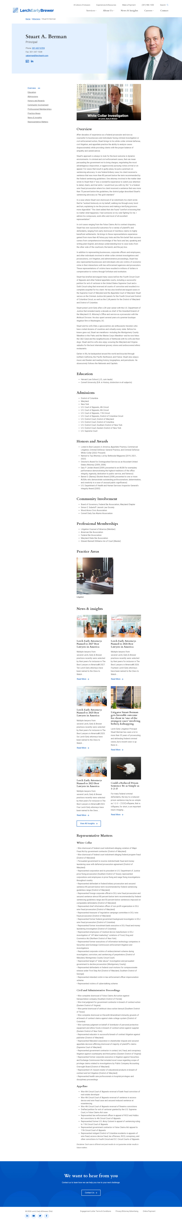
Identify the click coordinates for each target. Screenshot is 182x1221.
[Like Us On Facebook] (46, 1216)
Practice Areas (34, 113)
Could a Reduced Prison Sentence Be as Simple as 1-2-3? (125, 785)
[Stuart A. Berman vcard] (27, 61)
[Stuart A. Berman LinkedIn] (32, 61)
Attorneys (36, 19)
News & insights (35, 117)
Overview (32, 88)
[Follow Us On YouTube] (33, 1216)
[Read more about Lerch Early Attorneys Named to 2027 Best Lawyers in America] (92, 626)
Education (32, 92)
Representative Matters (38, 122)
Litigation (80, 597)
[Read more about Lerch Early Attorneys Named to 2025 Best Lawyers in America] (92, 696)
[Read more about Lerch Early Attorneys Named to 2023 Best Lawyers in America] (92, 767)
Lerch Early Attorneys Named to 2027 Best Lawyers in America (89, 643)
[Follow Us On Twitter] (40, 1216)
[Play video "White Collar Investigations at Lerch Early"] (109, 102)
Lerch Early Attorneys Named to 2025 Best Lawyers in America (89, 712)
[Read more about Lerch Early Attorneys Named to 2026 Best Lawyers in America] (126, 626)
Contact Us (89, 1192)
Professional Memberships (40, 109)
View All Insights (87, 823)
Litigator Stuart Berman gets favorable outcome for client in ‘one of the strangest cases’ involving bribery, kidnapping (125, 718)
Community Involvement (38, 105)
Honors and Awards (36, 101)
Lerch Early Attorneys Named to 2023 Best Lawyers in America (89, 783)
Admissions (33, 96)
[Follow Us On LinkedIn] (27, 1216)
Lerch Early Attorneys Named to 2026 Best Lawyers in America (123, 643)
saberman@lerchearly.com (37, 55)
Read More (81, 679)
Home (28, 19)
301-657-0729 (38, 48)
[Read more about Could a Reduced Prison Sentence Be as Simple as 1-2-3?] (126, 768)
